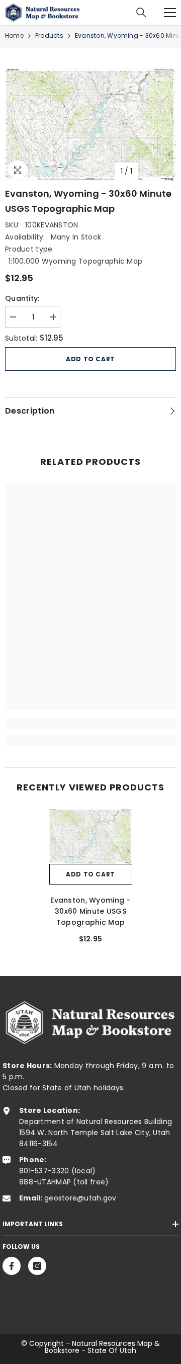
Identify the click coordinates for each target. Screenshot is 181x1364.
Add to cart (90, 359)
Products (49, 35)
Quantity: (22, 298)
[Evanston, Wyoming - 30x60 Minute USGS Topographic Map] (90, 836)
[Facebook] (12, 1266)
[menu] (170, 13)
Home (14, 35)
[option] (90, 124)
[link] (90, 723)
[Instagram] (37, 1266)
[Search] (141, 13)
